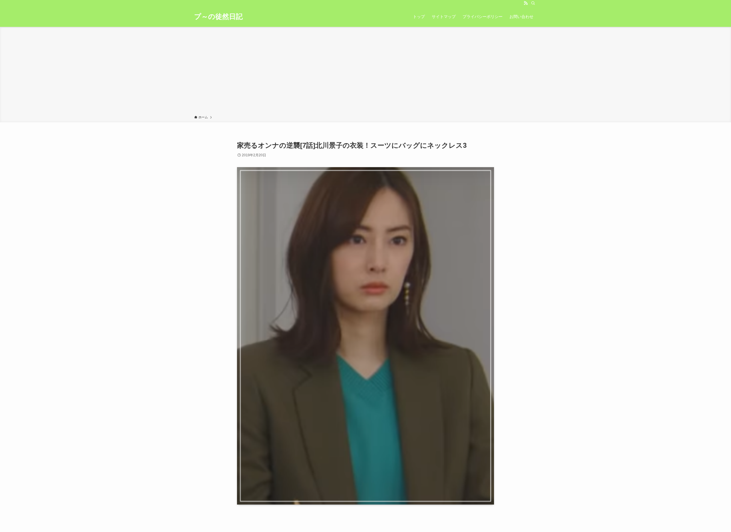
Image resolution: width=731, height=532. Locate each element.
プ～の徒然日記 (218, 16)
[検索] (533, 3)
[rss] (525, 3)
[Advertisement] (365, 72)
